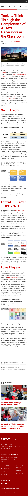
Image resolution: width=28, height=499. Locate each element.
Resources (16, 492)
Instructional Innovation (13, 364)
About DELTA (6, 466)
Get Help (5, 474)
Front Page (4, 364)
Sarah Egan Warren (16, 41)
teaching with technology (20, 369)
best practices (9, 367)
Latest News (23, 364)
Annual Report (11, 362)
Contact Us (6, 468)
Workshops (6, 471)
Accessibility (19, 473)
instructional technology (7, 369)
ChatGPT (15, 367)
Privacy (10, 492)
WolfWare (18, 470)
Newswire (3, 365)
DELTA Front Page (19, 362)
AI (4, 367)
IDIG (19, 367)
